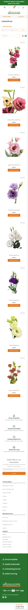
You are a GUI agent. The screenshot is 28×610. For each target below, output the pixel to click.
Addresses (5, 539)
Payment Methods (7, 542)
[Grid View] (23, 36)
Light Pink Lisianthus (14, 165)
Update (22, 30)
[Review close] (26, 604)
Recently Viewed (7, 544)
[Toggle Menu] (23, 7)
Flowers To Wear (7, 492)
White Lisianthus (14, 255)
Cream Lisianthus (14, 345)
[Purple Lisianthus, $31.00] (14, 282)
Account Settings (7, 546)
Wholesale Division (7, 524)
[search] (4, 7)
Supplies (5, 507)
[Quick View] (21, 42)
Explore (4, 528)
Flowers (5, 496)
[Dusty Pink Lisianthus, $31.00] (14, 101)
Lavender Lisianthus (14, 210)
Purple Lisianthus (14, 300)
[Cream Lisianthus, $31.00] (14, 327)
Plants (4, 510)
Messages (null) (7, 537)
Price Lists (5, 517)
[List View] (26, 36)
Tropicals (5, 503)
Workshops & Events (8, 485)
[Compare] (23, 42)
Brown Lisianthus (14, 390)
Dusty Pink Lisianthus (14, 120)
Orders (4, 534)
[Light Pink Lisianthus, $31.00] (14, 146)
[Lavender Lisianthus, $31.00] (14, 191)
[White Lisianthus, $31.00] (14, 236)
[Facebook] (3, 597)
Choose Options (14, 80)
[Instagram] (5, 597)
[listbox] (11, 36)
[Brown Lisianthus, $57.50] (14, 372)
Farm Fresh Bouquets (8, 489)
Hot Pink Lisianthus (14, 75)
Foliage (4, 499)
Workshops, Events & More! (10, 521)
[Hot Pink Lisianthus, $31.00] (14, 56)
